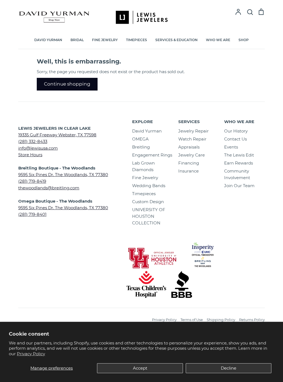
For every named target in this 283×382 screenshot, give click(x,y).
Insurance (188, 171)
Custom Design (148, 201)
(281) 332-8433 (32, 141)
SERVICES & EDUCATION (176, 40)
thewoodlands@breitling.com (48, 187)
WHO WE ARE (218, 40)
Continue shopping (67, 84)
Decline (228, 368)
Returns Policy (252, 319)
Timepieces (144, 193)
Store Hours (30, 154)
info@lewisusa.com (38, 148)
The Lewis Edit (239, 155)
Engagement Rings (152, 155)
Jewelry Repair (193, 131)
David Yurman (147, 131)
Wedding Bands (148, 185)
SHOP (244, 40)
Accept (140, 368)
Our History (236, 131)
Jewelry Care (191, 155)
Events (231, 147)
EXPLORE (142, 121)
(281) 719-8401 (32, 214)
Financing (188, 163)
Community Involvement (237, 174)
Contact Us (235, 139)
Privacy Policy (31, 353)
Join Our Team (239, 185)
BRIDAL (77, 40)
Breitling (141, 147)
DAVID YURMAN (48, 40)
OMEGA (140, 139)
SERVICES (189, 121)
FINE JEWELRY (105, 40)
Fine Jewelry (145, 177)
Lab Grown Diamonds (143, 166)
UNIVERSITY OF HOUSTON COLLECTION (148, 216)
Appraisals (189, 147)
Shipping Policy (221, 319)
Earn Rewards (238, 163)
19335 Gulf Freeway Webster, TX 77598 (57, 134)
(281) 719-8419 (32, 181)
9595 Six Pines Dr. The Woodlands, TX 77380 (63, 174)
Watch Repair (192, 139)
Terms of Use (191, 319)
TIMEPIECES (136, 40)
